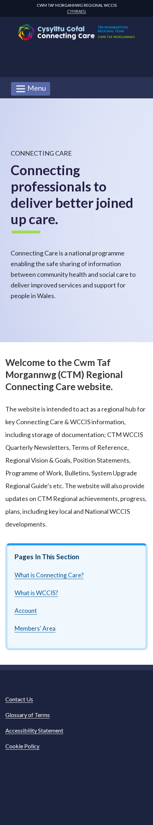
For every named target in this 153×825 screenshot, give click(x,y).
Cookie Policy (22, 746)
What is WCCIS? (36, 593)
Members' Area (35, 628)
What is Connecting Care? (49, 575)
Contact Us (19, 699)
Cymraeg (76, 11)
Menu (36, 87)
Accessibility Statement (34, 730)
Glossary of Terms (27, 714)
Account (26, 610)
